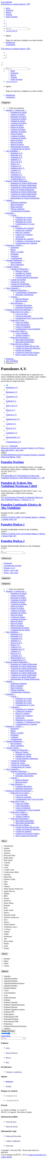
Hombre (7, 959)
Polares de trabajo (17, 127)
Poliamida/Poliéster (11, 1019)
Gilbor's (7, 886)
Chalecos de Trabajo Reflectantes (23, 196)
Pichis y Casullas (17, 252)
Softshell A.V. (16, 160)
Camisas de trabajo (18, 136)
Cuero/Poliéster (10, 993)
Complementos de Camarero (26, 243)
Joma (6, 946)
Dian (6, 882)
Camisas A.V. (16, 170)
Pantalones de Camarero (24, 228)
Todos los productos (16, 108)
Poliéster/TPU (9, 1012)
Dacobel (7, 875)
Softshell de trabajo (18, 121)
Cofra (6, 867)
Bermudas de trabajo (18, 117)
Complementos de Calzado (21, 286)
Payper (6, 898)
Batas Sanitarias (17, 207)
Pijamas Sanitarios (17, 209)
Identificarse (10, 42)
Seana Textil (8, 910)
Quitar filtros (6, 1036)
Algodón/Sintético (11, 986)
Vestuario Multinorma (14, 260)
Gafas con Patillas (22, 322)
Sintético (7, 1029)
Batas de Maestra (21, 299)
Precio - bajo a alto (11, 570)
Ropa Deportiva (17, 303)
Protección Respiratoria (19, 337)
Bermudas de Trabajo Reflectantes (24, 185)
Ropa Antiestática (17, 265)
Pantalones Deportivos (24, 307)
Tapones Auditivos (22, 335)
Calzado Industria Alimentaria (26, 277)
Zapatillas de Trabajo (23, 273)
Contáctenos (10, 45)
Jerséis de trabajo (17, 125)
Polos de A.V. (16, 172)
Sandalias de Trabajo (23, 275)
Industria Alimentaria (19, 290)
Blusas (13, 250)
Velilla (6, 934)
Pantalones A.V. (17, 153)
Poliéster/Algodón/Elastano (14, 1005)
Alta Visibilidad (12, 151)
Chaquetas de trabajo (19, 119)
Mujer (6, 961)
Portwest (7, 901)
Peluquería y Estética (14, 245)
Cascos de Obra (21, 314)
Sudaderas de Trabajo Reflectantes (24, 192)
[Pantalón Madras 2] (23, 536)
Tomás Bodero (9, 925)
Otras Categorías (12, 288)
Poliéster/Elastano (10, 1007)
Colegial (14, 297)
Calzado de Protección (19, 269)
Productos (10, 359)
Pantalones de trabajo (19, 112)
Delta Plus (8, 877)
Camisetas (14, 256)
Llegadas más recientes (12, 566)
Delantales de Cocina (23, 222)
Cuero (6, 991)
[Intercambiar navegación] (2, 62)
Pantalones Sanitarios (19, 202)
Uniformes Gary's (10, 927)
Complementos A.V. (18, 179)
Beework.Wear (9, 855)
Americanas (19, 237)
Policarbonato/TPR (11, 1021)
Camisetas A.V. (16, 175)
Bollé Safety (8, 858)
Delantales (15, 254)
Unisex (6, 966)
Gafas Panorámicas (22, 325)
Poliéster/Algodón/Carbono (14, 1010)
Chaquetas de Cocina (23, 220)
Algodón (7, 976)
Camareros (15, 226)
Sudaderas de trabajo (18, 132)
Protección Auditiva (18, 331)
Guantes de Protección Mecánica (27, 348)
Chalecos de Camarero (24, 235)
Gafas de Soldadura (22, 327)
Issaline (7, 848)
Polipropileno (9, 1014)
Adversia (7, 851)
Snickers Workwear (11, 917)
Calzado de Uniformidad (20, 284)
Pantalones (15, 247)
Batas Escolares (21, 301)
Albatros (7, 853)
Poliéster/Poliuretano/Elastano (15, 1026)
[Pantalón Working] (23, 457)
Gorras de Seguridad (23, 316)
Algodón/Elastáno (10, 979)
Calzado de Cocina (18, 282)
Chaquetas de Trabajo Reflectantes (24, 187)
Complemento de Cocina (24, 224)
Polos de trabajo (17, 134)
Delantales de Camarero (24, 239)
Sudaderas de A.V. (18, 168)
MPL (6, 896)
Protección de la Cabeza (20, 312)
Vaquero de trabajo (18, 115)
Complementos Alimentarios (26, 292)
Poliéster (7, 1000)
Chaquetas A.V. (17, 157)
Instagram (9, 1081)
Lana (6, 995)
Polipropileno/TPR (11, 1017)
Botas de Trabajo (21, 271)
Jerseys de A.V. (16, 162)
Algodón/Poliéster (10, 981)
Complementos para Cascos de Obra (29, 318)
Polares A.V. (15, 164)
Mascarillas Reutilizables (24, 342)
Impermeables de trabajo (20, 147)
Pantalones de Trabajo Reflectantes (24, 183)
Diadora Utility (9, 879)
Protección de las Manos (20, 344)
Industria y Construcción (15, 110)
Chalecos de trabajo (18, 130)
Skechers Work (9, 915)
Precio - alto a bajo (11, 573)
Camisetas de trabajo (18, 138)
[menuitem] (8, 8)
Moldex (7, 894)
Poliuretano (8, 1024)
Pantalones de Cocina (23, 217)
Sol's (5, 920)
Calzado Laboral (12, 267)
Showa (6, 913)
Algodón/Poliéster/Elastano (14, 983)
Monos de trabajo (17, 145)
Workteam (8, 936)
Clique (6, 865)
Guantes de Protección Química (27, 352)
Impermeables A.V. (18, 177)
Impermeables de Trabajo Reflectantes (25, 198)
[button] (14, 446)
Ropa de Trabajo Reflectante (16, 181)
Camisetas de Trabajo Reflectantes (24, 194)
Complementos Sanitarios (20, 211)
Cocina (13, 215)
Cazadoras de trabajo (19, 123)
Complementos (16, 258)
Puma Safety (8, 903)
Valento (7, 932)
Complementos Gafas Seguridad (27, 329)
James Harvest (9, 891)
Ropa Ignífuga (16, 262)
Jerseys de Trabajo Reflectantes (22, 190)
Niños (6, 963)
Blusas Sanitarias (17, 205)
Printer (6, 944)
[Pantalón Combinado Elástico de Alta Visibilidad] (23, 500)
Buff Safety (8, 860)
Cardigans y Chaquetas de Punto (27, 241)
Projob (6, 948)
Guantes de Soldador (23, 350)
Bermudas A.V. (16, 155)
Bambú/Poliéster (10, 988)
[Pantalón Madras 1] (23, 519)
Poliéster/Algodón (11, 1002)
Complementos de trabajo (20, 149)
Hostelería (9, 213)
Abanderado (8, 846)
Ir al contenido (6, 2)
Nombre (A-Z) (9, 568)
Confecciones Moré (11, 872)
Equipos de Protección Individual (18, 310)
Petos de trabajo (17, 142)
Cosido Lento (9, 870)
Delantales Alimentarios (24, 295)
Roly (6, 908)
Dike (6, 884)
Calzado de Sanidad (18, 280)
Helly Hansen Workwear (13, 889)
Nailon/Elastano (10, 998)
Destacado (8, 563)
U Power (7, 929)
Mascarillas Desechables (24, 340)
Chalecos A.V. (16, 166)
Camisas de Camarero (23, 230)
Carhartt (7, 863)
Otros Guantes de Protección (26, 355)
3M (5, 939)
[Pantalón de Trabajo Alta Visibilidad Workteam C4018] (23, 478)
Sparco (6, 922)
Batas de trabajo (17, 140)
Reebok (7, 905)
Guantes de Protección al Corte (27, 346)
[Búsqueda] (25, 553)
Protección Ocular (17, 320)
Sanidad (9, 200)
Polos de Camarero (22, 232)
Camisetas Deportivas (23, 305)
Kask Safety (8, 941)
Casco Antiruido (21, 333)
